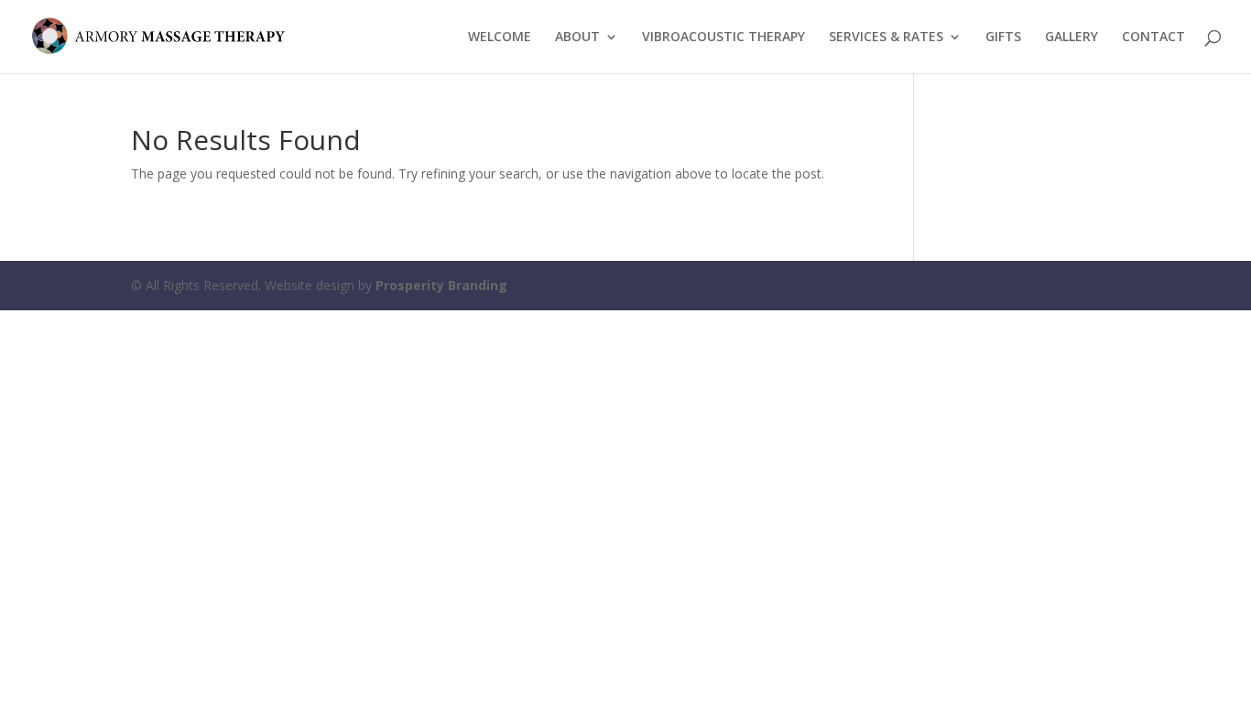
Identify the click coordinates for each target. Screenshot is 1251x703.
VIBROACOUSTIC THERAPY (723, 37)
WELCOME (499, 37)
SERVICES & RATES (886, 37)
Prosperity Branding (441, 285)
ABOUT (577, 37)
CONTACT (1153, 37)
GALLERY (1071, 37)
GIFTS (1003, 37)
